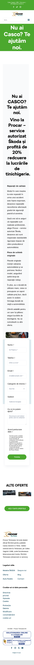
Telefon (11, 358)
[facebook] (11, 648)
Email (11, 371)
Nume (11, 345)
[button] (4, 494)
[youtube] (22, 648)
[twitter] (19, 648)
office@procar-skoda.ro (17, 4)
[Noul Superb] (9, 492)
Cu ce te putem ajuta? (14, 410)
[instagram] (15, 648)
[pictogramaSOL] (17, 632)
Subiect (11, 397)
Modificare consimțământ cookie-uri (9, 615)
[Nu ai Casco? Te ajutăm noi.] (24, 494)
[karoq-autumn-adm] (17, 333)
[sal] (17, 639)
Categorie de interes (17, 384)
